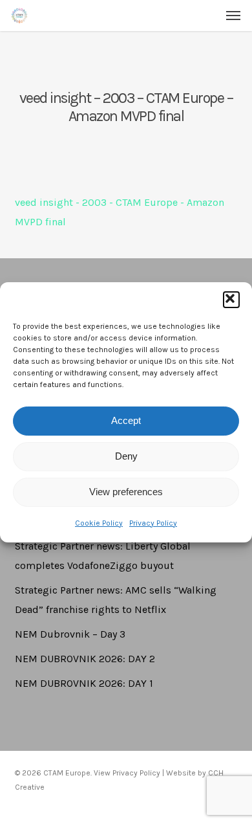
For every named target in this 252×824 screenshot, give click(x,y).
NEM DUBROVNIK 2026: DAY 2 (85, 658)
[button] (231, 299)
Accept (126, 420)
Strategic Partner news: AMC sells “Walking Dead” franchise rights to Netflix (115, 600)
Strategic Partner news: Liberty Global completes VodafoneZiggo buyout (103, 556)
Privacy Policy (153, 523)
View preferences (126, 491)
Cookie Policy (99, 523)
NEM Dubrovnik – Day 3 (70, 634)
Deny (126, 456)
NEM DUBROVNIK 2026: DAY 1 (84, 683)
